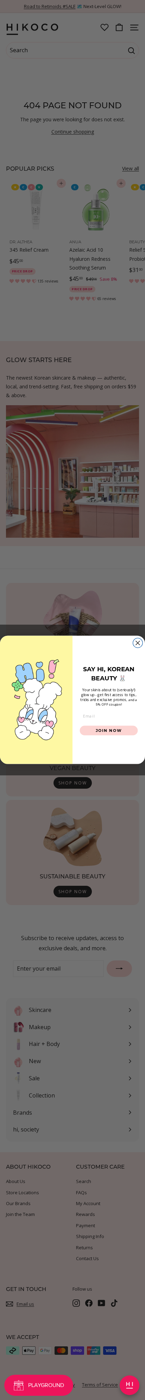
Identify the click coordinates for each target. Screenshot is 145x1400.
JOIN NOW (109, 730)
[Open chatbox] (129, 1385)
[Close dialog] (138, 643)
